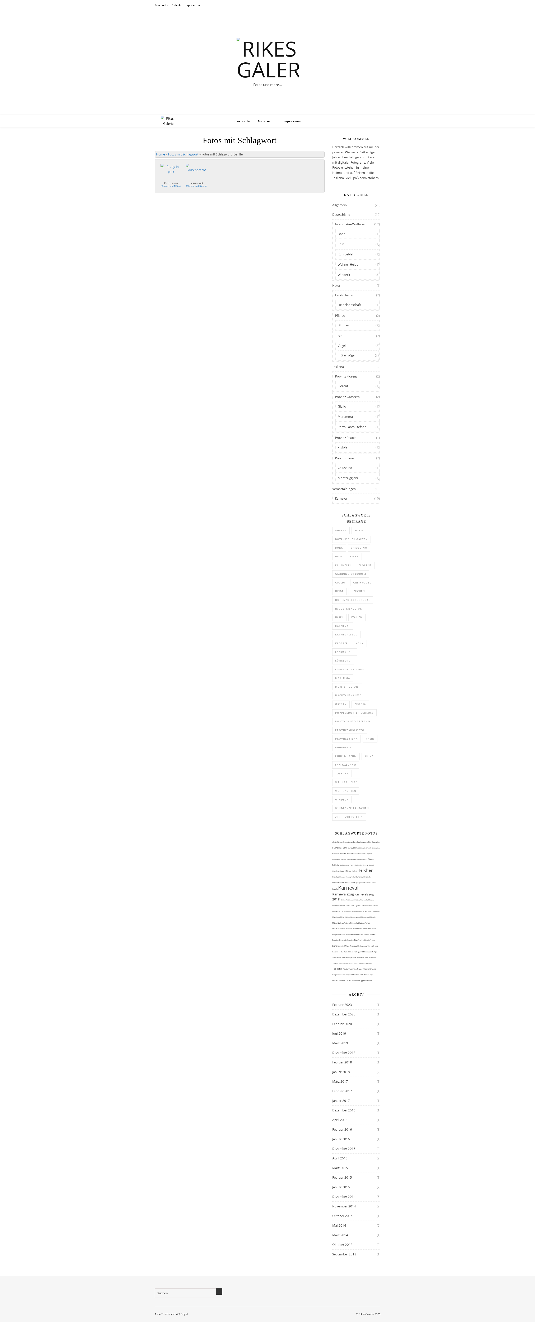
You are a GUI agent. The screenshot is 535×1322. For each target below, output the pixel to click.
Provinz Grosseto (347, 397)
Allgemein (339, 205)
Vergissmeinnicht (339, 975)
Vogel (348, 975)
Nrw (353, 928)
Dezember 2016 (343, 1110)
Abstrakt (335, 842)
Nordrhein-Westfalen (350, 224)
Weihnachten (345, 790)
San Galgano (345, 764)
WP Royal (182, 1314)
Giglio (342, 406)
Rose (338, 952)
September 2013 (344, 1254)
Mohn (347, 917)
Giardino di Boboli (350, 573)
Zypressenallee (366, 980)
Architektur (348, 842)
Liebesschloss (346, 911)
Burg (339, 547)
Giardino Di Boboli (366, 865)
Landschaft (344, 651)
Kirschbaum (350, 900)
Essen (354, 556)
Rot (342, 952)
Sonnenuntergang (357, 963)
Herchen (358, 591)
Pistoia (342, 447)
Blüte (340, 848)
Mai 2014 (339, 1225)
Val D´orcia (371, 969)
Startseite (162, 5)
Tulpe (365, 969)
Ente (345, 859)
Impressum (192, 5)
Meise (342, 917)
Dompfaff (368, 853)
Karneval (341, 498)
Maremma (345, 416)
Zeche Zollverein (349, 816)
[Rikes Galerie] (267, 59)
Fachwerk (350, 859)
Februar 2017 (342, 1091)
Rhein (370, 738)
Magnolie (371, 911)
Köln (341, 244)
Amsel (341, 842)
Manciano (336, 917)
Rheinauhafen (362, 946)
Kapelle (335, 889)
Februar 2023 (342, 1005)
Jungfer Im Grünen (363, 882)
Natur (336, 285)
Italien (357, 617)
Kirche (343, 900)
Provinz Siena (344, 458)
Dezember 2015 (343, 1148)
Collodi (335, 853)
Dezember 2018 (343, 1053)
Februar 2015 (342, 1177)
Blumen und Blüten (171, 185)
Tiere (338, 336)
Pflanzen (341, 315)
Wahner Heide (348, 264)
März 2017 (340, 1081)
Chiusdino (345, 468)
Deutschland (341, 214)
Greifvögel (347, 355)
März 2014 (340, 1235)
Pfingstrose (336, 934)
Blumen (343, 325)
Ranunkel (341, 946)
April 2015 (340, 1158)
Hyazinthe (367, 877)
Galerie (177, 5)
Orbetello (359, 928)
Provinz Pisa (352, 940)
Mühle (335, 923)
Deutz (357, 853)
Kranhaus (336, 905)
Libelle (375, 905)
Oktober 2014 (342, 1216)
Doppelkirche (337, 859)
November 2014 (344, 1206)
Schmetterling (345, 957)
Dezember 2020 (343, 1014)
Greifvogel (362, 582)
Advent (341, 530)
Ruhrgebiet (345, 254)
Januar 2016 (341, 1139)
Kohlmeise (370, 900)
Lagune (357, 905)
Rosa (334, 952)
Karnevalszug (346, 634)
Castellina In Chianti (364, 848)
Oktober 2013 (342, 1244)
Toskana (338, 367)
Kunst (348, 905)
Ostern (341, 704)
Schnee (354, 957)
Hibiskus (335, 877)
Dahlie (340, 853)
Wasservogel (368, 975)
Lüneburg (343, 660)
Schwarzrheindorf (370, 957)
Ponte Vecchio (358, 934)
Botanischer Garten (351, 539)
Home (160, 154)
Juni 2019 (339, 1033)
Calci (354, 847)
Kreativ (343, 905)
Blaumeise (376, 842)
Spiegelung (368, 963)
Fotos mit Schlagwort (183, 154)
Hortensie (359, 877)
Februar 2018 (342, 1062)
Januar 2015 (341, 1187)
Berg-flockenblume (360, 842)
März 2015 (340, 1168)
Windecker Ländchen (352, 808)
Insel (339, 617)
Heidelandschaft (349, 305)
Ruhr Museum (346, 756)
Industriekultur (348, 608)
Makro (377, 911)
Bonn (341, 234)
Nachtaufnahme (348, 695)
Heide (339, 591)
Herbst (354, 871)
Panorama (367, 928)
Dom (338, 556)
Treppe (360, 969)
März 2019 (340, 1043)
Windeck (344, 275)
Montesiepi (365, 917)
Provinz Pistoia (345, 438)
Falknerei (343, 565)
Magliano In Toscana (360, 911)
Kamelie (373, 882)
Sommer (335, 963)
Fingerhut (364, 859)
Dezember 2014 (343, 1196)
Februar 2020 (342, 1024)
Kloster (341, 643)
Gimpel (349, 871)
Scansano (336, 957)
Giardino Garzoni (339, 871)
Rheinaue (353, 946)
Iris (347, 882)
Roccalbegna (373, 946)
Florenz (343, 386)
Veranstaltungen (344, 489)
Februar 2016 (342, 1129)
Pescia (373, 928)
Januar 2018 (341, 1072)
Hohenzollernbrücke (352, 599)
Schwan (360, 957)
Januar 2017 (341, 1101)
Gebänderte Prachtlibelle (349, 865)
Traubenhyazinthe (350, 969)
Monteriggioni (348, 478)
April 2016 (340, 1120)
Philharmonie (346, 934)
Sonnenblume (344, 963)
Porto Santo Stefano (352, 427)
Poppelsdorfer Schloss (354, 712)
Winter (343, 980)
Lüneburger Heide (349, 669)
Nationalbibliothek (357, 923)
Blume (335, 847)
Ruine (368, 756)
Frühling (336, 865)
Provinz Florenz (346, 376)
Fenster (357, 859)
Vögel (342, 345)
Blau (370, 842)
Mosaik (373, 917)
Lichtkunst (336, 911)
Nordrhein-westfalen (341, 928)
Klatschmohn (360, 900)
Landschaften (344, 295)
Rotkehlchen (349, 952)
